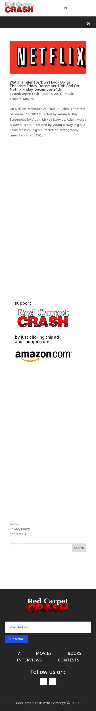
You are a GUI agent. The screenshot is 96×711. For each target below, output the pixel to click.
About (14, 523)
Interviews (29, 660)
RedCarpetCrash (26, 94)
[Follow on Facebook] (75, 8)
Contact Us (18, 534)
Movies (28, 99)
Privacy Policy (20, 529)
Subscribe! (16, 639)
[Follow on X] (85, 8)
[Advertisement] (48, 214)
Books (74, 654)
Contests (68, 660)
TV (17, 654)
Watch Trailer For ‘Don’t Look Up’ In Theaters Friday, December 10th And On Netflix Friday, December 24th (44, 86)
